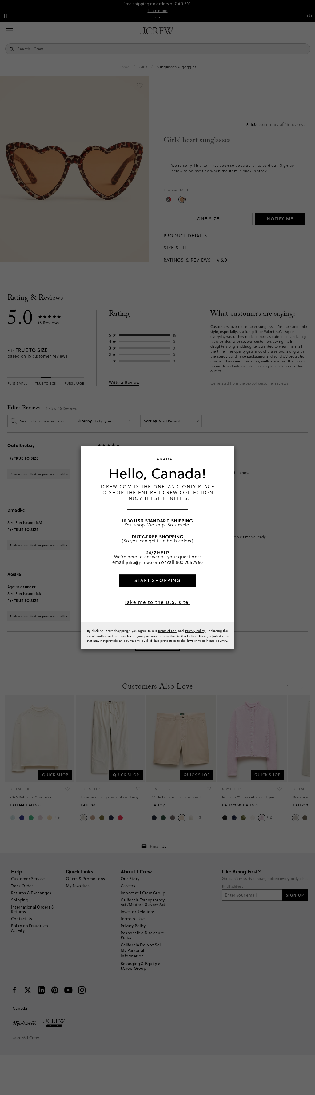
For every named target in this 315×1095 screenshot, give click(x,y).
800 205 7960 (189, 562)
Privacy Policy (195, 631)
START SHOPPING (157, 580)
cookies (101, 636)
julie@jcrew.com (143, 562)
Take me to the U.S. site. (157, 602)
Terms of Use (167, 631)
